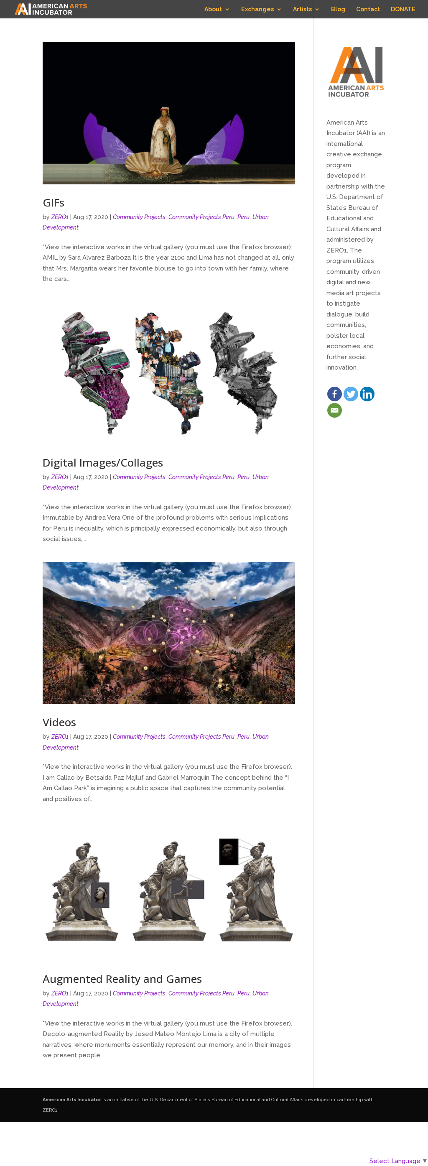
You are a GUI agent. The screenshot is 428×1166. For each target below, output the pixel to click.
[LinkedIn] (367, 394)
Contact (368, 9)
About (213, 9)
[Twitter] (351, 394)
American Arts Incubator (72, 1099)
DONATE (403, 9)
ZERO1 (60, 217)
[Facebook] (334, 394)
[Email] (334, 410)
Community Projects (139, 217)
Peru (243, 217)
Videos (59, 722)
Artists (302, 9)
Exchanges (257, 9)
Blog (338, 9)
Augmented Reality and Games (122, 978)
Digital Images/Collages (103, 462)
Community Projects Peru (201, 217)
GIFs (53, 202)
